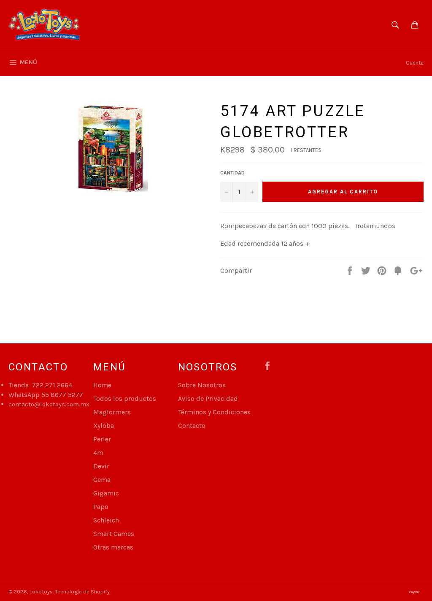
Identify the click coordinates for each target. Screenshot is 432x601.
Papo (100, 507)
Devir (101, 466)
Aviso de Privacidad (208, 398)
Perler (102, 439)
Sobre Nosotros (202, 385)
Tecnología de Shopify (82, 591)
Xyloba (103, 426)
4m (98, 453)
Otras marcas (113, 547)
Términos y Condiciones (214, 412)
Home (102, 385)
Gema (102, 480)
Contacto (191, 426)
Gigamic (106, 493)
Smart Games (113, 534)
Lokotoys (41, 591)
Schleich (106, 520)
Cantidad (232, 173)
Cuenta (415, 63)
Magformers (112, 412)
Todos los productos (124, 398)
